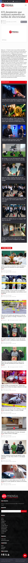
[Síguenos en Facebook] (1, 1)
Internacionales (4, 527)
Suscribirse (24, 511)
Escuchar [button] (24, 22)
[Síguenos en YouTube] (7, 1)
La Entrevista (3, 531)
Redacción (4, 20)
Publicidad (3, 539)
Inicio (2, 518)
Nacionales (3, 524)
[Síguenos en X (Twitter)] (5, 1)
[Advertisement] (14, 45)
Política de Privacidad (20, 561)
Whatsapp (3, 547)
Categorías (3, 521)
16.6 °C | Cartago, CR (15, 1)
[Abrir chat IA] (25, 556)
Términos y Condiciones (20, 559)
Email (2, 545)
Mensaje (3, 548)
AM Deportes (4, 528)
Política (2, 533)
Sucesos (3, 522)
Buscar (2, 519)
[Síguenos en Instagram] (3, 1)
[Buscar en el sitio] (26, 1)
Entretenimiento (4, 530)
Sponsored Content (5, 540)
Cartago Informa (4, 525)
